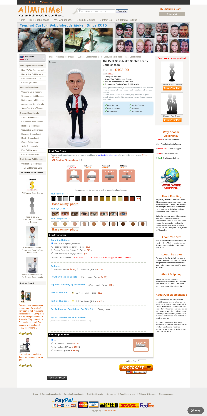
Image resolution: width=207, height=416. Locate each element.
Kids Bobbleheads (29, 150)
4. (103, 84)
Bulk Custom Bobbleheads (31, 159)
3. (103, 82)
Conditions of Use (127, 394)
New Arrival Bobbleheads (32, 74)
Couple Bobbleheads (30, 154)
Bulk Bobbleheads (95, 394)
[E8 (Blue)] (123, 214)
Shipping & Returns (147, 394)
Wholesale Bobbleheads (31, 164)
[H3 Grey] (65, 198)
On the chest (67, 343)
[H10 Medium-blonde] (108, 198)
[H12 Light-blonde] (120, 198)
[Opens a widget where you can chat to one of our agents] (195, 410)
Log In (23, 2)
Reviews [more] (27, 283)
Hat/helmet (92, 269)
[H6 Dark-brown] (84, 198)
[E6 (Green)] (104, 214)
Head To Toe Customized (32, 70)
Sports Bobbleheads (30, 118)
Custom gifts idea (29, 82)
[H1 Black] (53, 198)
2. (103, 79)
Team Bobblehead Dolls (31, 168)
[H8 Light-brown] (96, 198)
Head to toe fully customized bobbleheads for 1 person (32, 219)
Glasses (65, 269)
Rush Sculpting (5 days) (71, 254)
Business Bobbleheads (31, 134)
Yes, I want (94, 277)
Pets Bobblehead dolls (31, 78)
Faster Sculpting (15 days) (72, 247)
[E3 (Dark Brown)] (75, 214)
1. (103, 77)
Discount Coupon (166, 394)
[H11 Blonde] (114, 198)
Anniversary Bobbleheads (32, 104)
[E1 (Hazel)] (55, 214)
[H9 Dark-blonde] (102, 198)
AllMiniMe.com (110, 411)
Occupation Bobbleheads (32, 130)
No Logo (57, 340)
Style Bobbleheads (29, 146)
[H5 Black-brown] (77, 198)
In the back (66, 350)
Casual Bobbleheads (30, 142)
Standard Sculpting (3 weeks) (67, 243)
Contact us (47, 2)
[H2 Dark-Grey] (59, 198)
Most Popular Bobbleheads (31, 66)
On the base (67, 347)
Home (50, 57)
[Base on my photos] (65, 204)
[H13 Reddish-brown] (126, 198)
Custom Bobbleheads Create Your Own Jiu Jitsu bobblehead (32, 250)
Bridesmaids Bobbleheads (32, 100)
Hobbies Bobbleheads (30, 126)
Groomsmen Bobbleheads (32, 96)
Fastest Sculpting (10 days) (73, 250)
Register (33, 2)
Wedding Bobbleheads (29, 87)
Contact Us (111, 394)
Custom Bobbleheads (29, 113)
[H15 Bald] (138, 198)
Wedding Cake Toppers (31, 92)
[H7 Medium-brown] (90, 198)
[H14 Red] (132, 198)
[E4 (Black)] (84, 214)
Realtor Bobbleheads (30, 138)
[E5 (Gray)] (94, 214)
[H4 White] (71, 198)
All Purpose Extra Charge (32, 193)
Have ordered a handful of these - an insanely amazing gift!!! (31, 357)
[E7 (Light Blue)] (113, 214)
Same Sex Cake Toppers (32, 108)
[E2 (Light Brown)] (65, 214)
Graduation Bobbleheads (32, 122)
